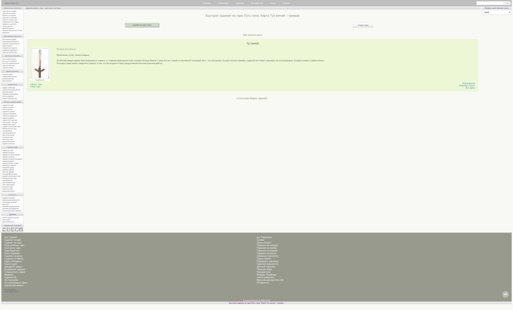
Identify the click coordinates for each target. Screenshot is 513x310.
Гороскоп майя (264, 269)
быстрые (57, 8)
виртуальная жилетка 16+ (11, 200)
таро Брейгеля (7, 131)
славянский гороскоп (9, 76)
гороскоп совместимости (11, 43)
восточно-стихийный (9, 61)
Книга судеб (10, 264)
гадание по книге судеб (10, 163)
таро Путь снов (7, 139)
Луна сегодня (264, 242)
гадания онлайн (12, 147)
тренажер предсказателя (10, 206)
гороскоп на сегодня (9, 11)
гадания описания (8, 198)
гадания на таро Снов (141, 25)
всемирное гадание (9, 165)
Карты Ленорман (13, 261)
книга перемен (7, 109)
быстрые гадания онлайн (12, 102)
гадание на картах (8, 111)
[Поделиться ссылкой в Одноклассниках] (8, 231)
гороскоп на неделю (9, 15)
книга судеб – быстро (9, 122)
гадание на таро (7, 105)
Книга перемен (12, 253)
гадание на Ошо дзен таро (11, 126)
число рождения (7, 96)
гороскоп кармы (7, 67)
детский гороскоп (8, 28)
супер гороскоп (7, 26)
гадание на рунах (8, 107)
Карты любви (264, 258)
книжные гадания (8, 169)
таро (41, 8)
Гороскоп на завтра (267, 248)
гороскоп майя (7, 74)
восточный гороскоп (9, 59)
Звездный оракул (13, 266)
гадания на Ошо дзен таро (11, 176)
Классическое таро (14, 245)
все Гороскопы (264, 237)
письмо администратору (10, 217)
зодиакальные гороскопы (12, 8)
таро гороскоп (7, 81)
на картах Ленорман (9, 114)
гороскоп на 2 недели (9, 48)
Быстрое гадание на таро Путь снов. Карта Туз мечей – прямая (256, 303)
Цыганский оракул (14, 285)
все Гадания (10, 237)
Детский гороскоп (266, 266)
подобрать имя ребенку (10, 94)
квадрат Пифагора (8, 87)
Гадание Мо (10, 277)
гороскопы (223, 3)
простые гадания (8, 172)
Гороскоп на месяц (266, 253)
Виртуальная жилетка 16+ (270, 280)
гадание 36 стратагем (9, 120)
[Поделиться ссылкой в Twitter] (16, 231)
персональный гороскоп (10, 41)
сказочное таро (7, 137)
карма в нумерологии (9, 98)
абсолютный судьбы (9, 39)
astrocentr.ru (11, 3)
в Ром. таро (35, 87)
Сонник (260, 240)
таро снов (48, 8)
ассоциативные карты (9, 174)
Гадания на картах (14, 258)
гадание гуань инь (8, 143)
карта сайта (6, 219)
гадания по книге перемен (11, 155)
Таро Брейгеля (12, 250)
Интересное (263, 282)
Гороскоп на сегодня (267, 245)
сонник (286, 3)
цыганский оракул (8, 141)
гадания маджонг (8, 161)
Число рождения (265, 277)
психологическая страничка (11, 211)
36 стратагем (11, 280)
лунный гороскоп (8, 79)
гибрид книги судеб (8, 124)
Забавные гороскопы (267, 256)
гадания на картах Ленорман (12, 159)
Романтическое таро (9, 128)
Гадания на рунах (13, 256)
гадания (240, 3)
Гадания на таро (12, 242)
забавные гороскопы (9, 24)
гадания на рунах (8, 152)
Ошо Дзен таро (12, 248)
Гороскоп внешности (267, 264)
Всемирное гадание (14, 269)
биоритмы (5, 32)
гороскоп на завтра (8, 13)
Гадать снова (363, 25)
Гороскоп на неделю (267, 250)
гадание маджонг (8, 118)
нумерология (12, 84)
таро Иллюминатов (8, 133)
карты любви (7, 46)
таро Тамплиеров (8, 135)
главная (207, 3)
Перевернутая (469, 83)
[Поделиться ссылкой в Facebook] (21, 231)
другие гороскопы (12, 71)
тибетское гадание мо (9, 116)
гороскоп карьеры (8, 65)
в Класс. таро (36, 84)
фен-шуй (5, 204)
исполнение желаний (9, 202)
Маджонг (8, 274)
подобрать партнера (10, 50)
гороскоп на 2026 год (9, 20)
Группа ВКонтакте (11, 292)
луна (272, 3)
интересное (257, 3)
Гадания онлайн (12, 240)
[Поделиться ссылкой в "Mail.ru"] (12, 231)
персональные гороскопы (12, 36)
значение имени (7, 92)
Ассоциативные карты (16, 282)
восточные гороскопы (12, 56)
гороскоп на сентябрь (9, 17)
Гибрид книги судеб (14, 272)
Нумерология (264, 272)
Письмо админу (10, 290)
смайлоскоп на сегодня (10, 22)
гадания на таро (7, 150)
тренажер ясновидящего (10, 208)
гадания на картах (8, 157)
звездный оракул (8, 167)
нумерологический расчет (11, 90)
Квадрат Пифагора (266, 274)
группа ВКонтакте (8, 222)
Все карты (470, 88)
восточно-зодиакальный (10, 63)
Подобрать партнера (267, 261)
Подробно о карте (467, 85)
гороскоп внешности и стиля (12, 30)
